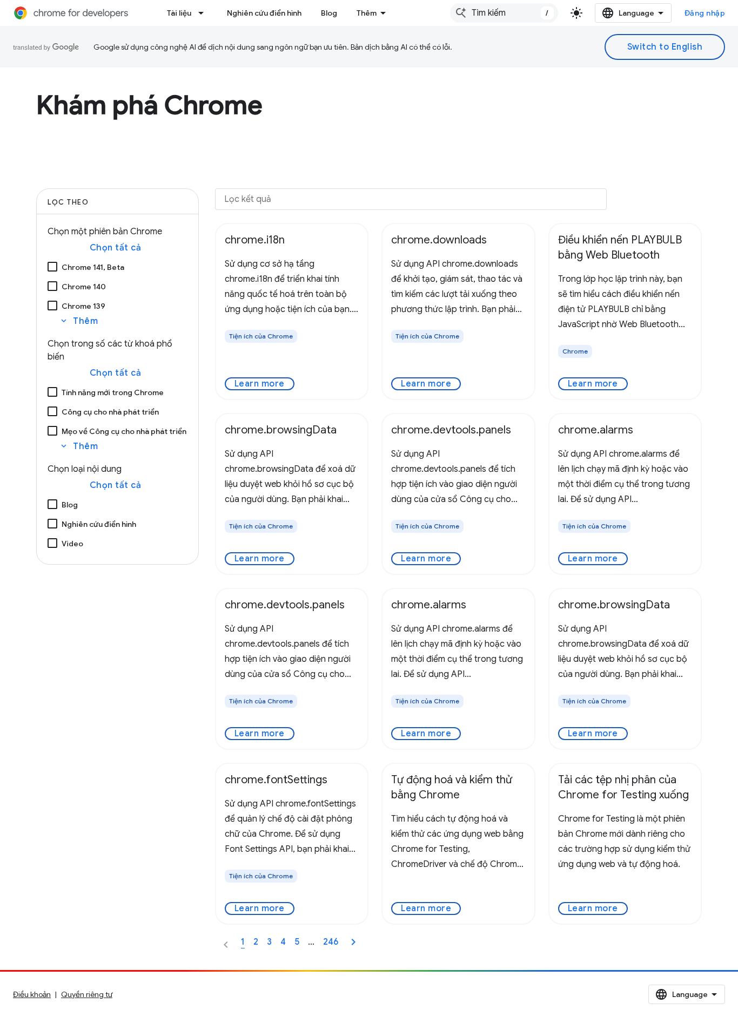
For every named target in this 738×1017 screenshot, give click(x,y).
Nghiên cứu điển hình (264, 13)
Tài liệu (179, 13)
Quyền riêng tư (86, 994)
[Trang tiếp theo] (353, 941)
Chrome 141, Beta (93, 267)
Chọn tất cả (116, 247)
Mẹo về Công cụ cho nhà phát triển (124, 431)
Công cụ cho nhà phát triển (110, 412)
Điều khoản (32, 994)
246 (330, 942)
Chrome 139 (83, 306)
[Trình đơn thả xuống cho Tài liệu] (204, 12)
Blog (329, 13)
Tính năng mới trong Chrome (113, 392)
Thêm (367, 13)
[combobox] (504, 13)
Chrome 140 (84, 286)
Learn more (259, 383)
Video (72, 543)
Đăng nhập (705, 13)
